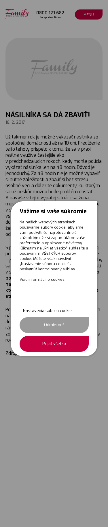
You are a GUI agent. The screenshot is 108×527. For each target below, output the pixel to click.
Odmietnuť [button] (54, 325)
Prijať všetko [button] (54, 344)
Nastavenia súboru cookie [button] (47, 310)
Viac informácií (33, 279)
